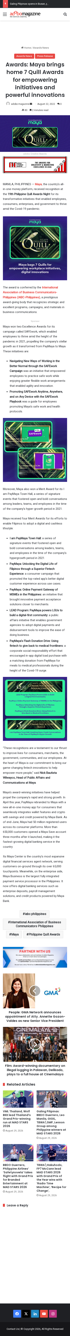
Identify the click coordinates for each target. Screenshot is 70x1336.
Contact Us (13, 1328)
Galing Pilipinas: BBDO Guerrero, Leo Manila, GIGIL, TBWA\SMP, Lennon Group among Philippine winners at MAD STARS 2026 (51, 1122)
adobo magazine (20, 104)
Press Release (45, 56)
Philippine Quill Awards (44, 934)
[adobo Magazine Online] (25, 14)
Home (27, 47)
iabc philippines (35, 914)
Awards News (41, 47)
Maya (15, 934)
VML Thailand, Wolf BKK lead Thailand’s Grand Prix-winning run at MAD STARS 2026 (17, 1118)
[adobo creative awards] (35, 164)
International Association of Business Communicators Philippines (35, 924)
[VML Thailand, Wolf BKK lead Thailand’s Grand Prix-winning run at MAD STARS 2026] (18, 1099)
